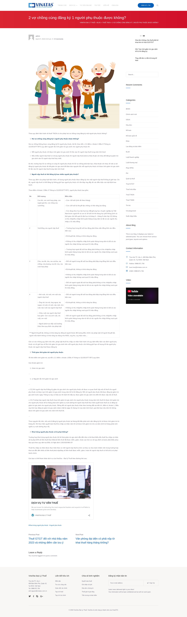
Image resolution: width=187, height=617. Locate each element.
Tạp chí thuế (59, 592)
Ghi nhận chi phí (87, 584)
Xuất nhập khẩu (131, 216)
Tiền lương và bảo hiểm (89, 595)
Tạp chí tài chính (60, 595)
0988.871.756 (145, 5)
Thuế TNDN (130, 200)
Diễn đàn (58, 581)
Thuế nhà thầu (131, 189)
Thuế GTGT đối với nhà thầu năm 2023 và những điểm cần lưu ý (48, 540)
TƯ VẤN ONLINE (86, 5)
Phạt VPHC (130, 168)
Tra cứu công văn (60, 584)
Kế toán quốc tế (131, 136)
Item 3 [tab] (143, 35)
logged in (41, 556)
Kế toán (128, 130)
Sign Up (152, 583)
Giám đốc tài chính (61, 588)
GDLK (128, 119)
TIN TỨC (97, 5)
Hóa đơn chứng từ (88, 588)
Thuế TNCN (130, 195)
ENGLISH (115, 5)
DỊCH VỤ (72, 5)
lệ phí (128, 152)
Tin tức (128, 205)
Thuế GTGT (130, 184)
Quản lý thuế (130, 178)
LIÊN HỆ (106, 5)
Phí (127, 173)
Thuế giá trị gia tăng (88, 592)
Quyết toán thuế (87, 581)
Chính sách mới (131, 114)
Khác (127, 141)
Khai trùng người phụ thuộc (39, 525)
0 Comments (58, 39)
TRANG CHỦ (62, 5)
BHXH (128, 109)
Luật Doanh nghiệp (132, 157)
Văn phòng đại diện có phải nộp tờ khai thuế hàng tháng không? (95, 540)
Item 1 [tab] (140, 35)
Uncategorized (131, 211)
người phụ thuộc (56, 525)
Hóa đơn (129, 125)
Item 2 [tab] (142, 35)
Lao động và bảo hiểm (133, 146)
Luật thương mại (131, 162)
